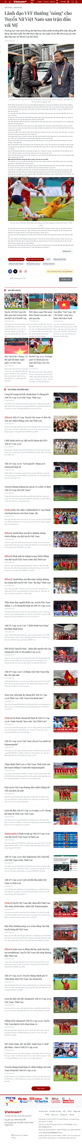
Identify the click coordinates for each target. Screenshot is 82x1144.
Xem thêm (41, 1088)
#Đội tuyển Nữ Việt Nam (35, 259)
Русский (63, 1)
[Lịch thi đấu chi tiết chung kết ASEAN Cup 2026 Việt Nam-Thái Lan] (66, 1005)
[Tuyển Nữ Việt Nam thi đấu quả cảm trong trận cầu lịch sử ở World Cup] (16, 301)
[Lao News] (63, 1098)
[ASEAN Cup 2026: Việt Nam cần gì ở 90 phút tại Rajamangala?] (66, 747)
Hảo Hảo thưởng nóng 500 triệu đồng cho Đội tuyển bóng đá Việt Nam (26, 928)
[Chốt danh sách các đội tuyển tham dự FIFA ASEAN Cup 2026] (66, 447)
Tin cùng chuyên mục (18, 389)
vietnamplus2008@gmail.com (52, 1133)
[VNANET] (10, 1098)
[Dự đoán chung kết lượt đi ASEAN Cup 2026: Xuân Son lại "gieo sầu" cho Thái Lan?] (66, 724)
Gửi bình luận (65, 279)
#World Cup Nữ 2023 (16, 259)
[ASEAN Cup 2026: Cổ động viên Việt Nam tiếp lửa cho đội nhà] (66, 678)
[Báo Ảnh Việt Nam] (68, 1101)
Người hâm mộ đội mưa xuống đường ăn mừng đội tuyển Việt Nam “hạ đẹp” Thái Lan (27, 581)
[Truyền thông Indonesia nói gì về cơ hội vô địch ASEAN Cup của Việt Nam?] (66, 493)
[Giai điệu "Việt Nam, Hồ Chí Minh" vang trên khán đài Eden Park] (66, 301)
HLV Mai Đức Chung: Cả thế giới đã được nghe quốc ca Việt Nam (16, 359)
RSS (64, 1111)
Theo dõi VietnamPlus (54, 271)
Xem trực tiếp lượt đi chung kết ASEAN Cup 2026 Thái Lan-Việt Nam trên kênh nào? (25, 696)
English (40, 2)
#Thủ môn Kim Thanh (16, 264)
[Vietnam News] (41, 1101)
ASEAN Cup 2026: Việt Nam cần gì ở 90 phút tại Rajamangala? (27, 743)
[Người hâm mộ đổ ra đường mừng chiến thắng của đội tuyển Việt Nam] (66, 539)
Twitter (15, 271)
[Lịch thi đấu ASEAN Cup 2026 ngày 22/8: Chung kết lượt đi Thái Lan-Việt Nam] (66, 817)
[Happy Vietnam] (11, 1101)
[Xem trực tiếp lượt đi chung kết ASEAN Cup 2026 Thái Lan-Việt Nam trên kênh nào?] (66, 701)
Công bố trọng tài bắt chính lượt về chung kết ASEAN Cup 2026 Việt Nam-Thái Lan (26, 396)
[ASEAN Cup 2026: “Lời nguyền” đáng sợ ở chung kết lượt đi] (66, 470)
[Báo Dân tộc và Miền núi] (36, 1098)
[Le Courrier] (56, 1101)
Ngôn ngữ (77, 1111)
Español (52, 2)
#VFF (48, 259)
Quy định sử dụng (55, 1111)
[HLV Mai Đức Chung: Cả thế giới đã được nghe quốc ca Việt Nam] (16, 346)
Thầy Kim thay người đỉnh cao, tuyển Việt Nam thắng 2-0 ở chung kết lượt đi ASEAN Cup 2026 (27, 604)
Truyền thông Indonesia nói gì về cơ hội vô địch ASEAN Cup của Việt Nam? (27, 488)
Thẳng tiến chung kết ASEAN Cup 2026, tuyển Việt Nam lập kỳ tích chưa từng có (26, 1022)
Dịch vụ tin (54, 1115)
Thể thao (8, 7)
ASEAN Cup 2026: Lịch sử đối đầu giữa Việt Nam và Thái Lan (25, 881)
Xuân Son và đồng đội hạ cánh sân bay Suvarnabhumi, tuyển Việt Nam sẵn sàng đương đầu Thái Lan (27, 952)
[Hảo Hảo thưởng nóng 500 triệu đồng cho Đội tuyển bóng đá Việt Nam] (66, 932)
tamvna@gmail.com (45, 1127)
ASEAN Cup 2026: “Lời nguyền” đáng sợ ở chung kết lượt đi (24, 465)
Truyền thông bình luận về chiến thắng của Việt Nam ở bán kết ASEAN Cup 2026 (27, 1068)
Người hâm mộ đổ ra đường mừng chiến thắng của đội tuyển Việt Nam (25, 534)
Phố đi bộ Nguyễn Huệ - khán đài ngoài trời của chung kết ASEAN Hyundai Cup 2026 (27, 650)
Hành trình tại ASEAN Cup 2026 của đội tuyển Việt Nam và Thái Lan (27, 835)
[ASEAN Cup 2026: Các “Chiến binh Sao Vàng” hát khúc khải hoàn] (66, 632)
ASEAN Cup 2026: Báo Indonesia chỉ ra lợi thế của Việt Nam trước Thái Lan (26, 858)
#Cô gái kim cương (33, 264)
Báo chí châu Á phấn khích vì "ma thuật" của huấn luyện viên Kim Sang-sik (27, 511)
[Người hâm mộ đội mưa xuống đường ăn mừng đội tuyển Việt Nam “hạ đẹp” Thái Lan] (66, 586)
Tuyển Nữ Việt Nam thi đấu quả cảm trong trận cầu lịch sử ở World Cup (15, 315)
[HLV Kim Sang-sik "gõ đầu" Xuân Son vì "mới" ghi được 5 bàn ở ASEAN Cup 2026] (66, 1050)
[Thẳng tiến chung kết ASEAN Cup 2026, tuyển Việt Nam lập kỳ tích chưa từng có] (66, 1027)
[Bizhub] (55, 1098)
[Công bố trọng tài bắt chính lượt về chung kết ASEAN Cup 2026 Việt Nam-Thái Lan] (66, 401)
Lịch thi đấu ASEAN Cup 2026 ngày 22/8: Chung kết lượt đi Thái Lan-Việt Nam (27, 812)
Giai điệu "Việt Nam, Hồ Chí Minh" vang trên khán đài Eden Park (65, 315)
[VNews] (6, 1104)
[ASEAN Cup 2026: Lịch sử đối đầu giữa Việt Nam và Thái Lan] (66, 886)
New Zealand (49, 264)
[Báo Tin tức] (22, 1098)
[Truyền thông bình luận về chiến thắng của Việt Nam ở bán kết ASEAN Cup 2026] (66, 1073)
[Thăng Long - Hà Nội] (68, 2)
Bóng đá (18, 7)
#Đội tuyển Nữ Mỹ (60, 259)
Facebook (10, 271)
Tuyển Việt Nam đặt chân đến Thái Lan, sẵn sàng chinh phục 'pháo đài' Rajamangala (27, 904)
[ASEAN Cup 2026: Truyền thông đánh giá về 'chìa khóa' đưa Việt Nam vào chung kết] (66, 982)
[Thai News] (69, 1098)
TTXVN (47, 1115)
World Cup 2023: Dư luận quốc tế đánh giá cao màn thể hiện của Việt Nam (40, 361)
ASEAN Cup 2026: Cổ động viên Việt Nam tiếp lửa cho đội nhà (26, 673)
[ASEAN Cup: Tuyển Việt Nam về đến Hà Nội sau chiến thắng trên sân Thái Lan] (66, 424)
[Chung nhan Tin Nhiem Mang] (21, 1136)
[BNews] (47, 1098)
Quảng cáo (63, 1115)
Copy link (26, 271)
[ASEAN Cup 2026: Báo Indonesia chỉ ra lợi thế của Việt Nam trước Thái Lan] (66, 863)
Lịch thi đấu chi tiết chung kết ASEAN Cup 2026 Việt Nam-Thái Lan (27, 1000)
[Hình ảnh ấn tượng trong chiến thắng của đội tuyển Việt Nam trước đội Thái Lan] (66, 562)
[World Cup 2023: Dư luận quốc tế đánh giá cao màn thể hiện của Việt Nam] (41, 346)
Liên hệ (71, 1115)
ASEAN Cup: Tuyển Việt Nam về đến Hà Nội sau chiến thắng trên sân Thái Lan (27, 419)
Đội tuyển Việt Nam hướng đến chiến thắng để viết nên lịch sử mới (27, 789)
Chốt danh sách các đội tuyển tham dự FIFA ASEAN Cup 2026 (25, 442)
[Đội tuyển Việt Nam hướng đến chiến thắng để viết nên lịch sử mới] (66, 794)
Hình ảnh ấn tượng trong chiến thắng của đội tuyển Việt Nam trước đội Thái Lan (26, 558)
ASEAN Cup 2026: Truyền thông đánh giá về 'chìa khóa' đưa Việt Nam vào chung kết (26, 977)
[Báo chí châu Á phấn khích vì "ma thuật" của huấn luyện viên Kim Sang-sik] (66, 516)
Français (46, 2)
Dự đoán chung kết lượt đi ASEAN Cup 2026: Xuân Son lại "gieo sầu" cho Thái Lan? (27, 719)
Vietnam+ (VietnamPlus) (20, 1)
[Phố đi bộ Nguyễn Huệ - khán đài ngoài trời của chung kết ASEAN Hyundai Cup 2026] (66, 655)
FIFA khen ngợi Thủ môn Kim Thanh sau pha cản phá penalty (40, 315)
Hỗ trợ (70, 1111)
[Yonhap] (26, 1101)
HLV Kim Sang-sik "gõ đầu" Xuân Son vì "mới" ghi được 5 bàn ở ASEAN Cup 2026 (26, 1045)
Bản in (20, 271)
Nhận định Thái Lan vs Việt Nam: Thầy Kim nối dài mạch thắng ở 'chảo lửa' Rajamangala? (27, 766)
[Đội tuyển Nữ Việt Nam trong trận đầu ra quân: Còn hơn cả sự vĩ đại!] (28, 159)
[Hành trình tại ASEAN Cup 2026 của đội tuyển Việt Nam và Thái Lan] (66, 840)
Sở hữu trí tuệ (43, 1111)
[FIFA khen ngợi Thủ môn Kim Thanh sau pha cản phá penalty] (41, 301)
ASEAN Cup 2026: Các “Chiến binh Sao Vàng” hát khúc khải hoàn (26, 627)
